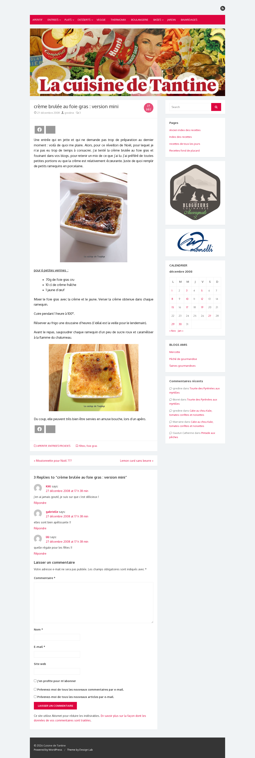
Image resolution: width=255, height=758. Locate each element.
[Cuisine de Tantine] (127, 62)
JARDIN (171, 19)
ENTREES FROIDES (59, 445)
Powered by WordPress (48, 749)
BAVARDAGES (189, 19)
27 (209, 315)
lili (47, 537)
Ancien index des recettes (185, 130)
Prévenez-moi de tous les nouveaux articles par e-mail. (75, 697)
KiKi (48, 486)
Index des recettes (180, 136)
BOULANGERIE (139, 19)
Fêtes (82, 445)
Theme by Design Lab (80, 749)
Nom (38, 629)
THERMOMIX (118, 19)
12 (202, 298)
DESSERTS (84, 19)
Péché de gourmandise (183, 359)
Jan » (180, 330)
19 (202, 307)
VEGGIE (101, 19)
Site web (40, 664)
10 (187, 298)
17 (187, 307)
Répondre (40, 502)
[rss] (222, 8)
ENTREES (53, 19)
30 (180, 324)
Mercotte (174, 352)
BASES (157, 19)
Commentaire (44, 578)
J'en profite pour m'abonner (56, 681)
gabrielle (52, 511)
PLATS (68, 19)
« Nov (172, 330)
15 (173, 307)
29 (173, 324)
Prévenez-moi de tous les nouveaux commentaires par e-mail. (80, 689)
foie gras (92, 445)
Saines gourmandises (182, 365)
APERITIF (37, 19)
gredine (69, 112)
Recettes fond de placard (184, 150)
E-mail (39, 646)
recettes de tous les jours (184, 143)
